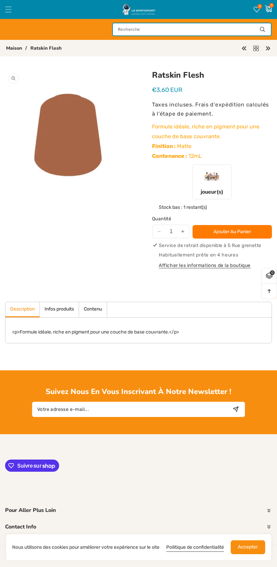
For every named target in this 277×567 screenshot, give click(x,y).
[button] (12, 9)
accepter (248, 547)
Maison (14, 48)
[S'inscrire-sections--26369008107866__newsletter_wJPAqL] (235, 409)
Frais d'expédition (220, 104)
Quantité (161, 219)
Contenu (93, 309)
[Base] (256, 48)
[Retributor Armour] (268, 48)
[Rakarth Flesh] (244, 48)
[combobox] (192, 29)
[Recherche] (262, 29)
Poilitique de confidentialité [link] (195, 547)
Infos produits (59, 309)
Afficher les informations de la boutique (205, 265)
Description (22, 309)
